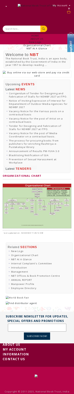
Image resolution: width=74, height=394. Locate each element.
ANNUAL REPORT (21, 280)
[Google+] (71, 51)
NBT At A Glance (37, 48)
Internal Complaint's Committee (31, 263)
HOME (35, 35)
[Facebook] (71, 45)
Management (19, 271)
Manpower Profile (22, 284)
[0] (69, 12)
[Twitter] (71, 40)
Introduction (19, 267)
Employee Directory (23, 288)
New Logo (35, 42)
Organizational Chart (37, 45)
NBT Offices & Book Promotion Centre (35, 275)
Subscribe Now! (37, 336)
